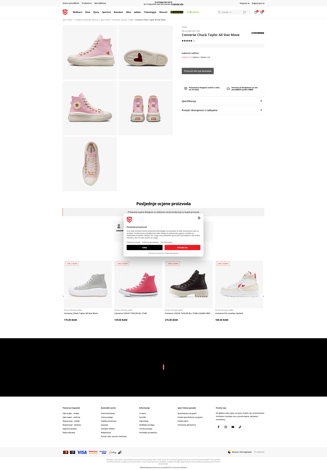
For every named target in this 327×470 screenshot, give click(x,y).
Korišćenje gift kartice (187, 425)
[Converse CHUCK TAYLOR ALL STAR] (138, 284)
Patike (130, 20)
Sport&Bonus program (187, 413)
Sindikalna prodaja (146, 425)
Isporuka (104, 425)
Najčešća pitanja (70, 428)
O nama (142, 413)
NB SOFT (168, 467)
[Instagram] (225, 427)
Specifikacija (189, 101)
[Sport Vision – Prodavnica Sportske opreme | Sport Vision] (65, 11)
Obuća (124, 20)
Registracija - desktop (72, 425)
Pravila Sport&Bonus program (190, 417)
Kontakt (142, 417)
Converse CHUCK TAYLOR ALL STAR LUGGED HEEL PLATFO (189, 313)
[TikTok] (240, 427)
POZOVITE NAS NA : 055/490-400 (163, 2)
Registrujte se (258, 3)
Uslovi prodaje (107, 417)
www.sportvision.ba (152, 467)
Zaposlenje (143, 421)
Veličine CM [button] (205, 57)
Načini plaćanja (69, 432)
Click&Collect (183, 421)
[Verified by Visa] (103, 452)
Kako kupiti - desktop (71, 417)
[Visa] (82, 452)
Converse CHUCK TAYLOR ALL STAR (130, 313)
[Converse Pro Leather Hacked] (239, 284)
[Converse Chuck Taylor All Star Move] (88, 284)
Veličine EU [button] (186, 57)
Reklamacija (106, 432)
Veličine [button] (195, 57)
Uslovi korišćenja (108, 413)
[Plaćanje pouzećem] (120, 452)
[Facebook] (218, 427)
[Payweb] (112, 452)
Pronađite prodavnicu (148, 432)
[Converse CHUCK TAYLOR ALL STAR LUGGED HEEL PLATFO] (189, 284)
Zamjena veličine (108, 428)
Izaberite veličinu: (190, 53)
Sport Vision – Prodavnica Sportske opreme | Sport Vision (86, 20)
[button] (83, 12)
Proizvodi (116, 20)
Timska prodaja (145, 428)
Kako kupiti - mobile (71, 413)
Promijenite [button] (259, 452)
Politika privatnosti (108, 421)
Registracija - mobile (71, 421)
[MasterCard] (65, 452)
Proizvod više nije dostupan (198, 71)
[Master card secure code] (93, 452)
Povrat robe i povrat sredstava (113, 436)
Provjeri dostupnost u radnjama (199, 110)
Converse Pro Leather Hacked (229, 313)
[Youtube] (232, 427)
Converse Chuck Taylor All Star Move (81, 313)
